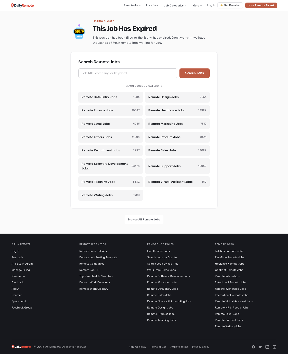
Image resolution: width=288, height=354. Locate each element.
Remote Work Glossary (93, 288)
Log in (211, 5)
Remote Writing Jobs (228, 326)
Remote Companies (91, 263)
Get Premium (232, 5)
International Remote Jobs (231, 295)
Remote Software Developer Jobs (168, 276)
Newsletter (18, 276)
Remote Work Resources (94, 282)
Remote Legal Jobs (227, 314)
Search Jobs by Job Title (162, 263)
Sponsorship (19, 301)
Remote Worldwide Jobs (230, 288)
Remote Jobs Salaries (93, 251)
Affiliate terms (179, 347)
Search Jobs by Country (162, 257)
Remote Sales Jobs (159, 295)
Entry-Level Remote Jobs (230, 282)
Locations (152, 5)
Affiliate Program (22, 263)
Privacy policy (200, 347)
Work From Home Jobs (161, 270)
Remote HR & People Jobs (231, 307)
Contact (17, 295)
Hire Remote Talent (261, 5)
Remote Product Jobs (161, 314)
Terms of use (158, 347)
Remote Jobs (132, 5)
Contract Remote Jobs (229, 270)
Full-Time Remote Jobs (229, 251)
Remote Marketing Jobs (162, 282)
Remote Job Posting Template (98, 257)
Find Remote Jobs (158, 251)
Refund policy (137, 347)
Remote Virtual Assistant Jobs (234, 301)
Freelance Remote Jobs (229, 263)
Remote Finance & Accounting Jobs (169, 301)
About (15, 288)
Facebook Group (22, 307)
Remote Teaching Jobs (161, 320)
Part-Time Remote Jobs (229, 257)
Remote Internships (227, 276)
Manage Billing (21, 270)
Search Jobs (194, 73)
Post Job (17, 257)
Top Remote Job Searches (96, 276)
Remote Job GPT (90, 270)
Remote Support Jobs (229, 320)
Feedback (18, 282)
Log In (15, 251)
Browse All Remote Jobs (144, 219)
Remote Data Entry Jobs (162, 288)
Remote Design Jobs (160, 307)
